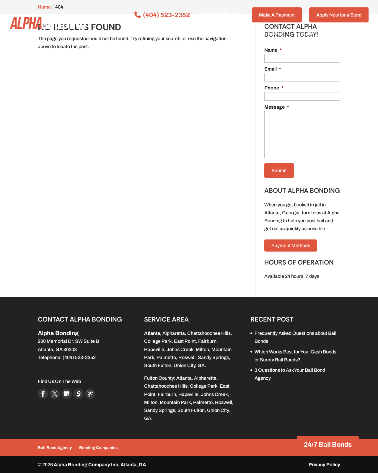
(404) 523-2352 (166, 15)
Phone (274, 87)
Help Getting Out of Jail (227, 34)
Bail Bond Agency (55, 448)
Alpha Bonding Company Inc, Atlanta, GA (100, 464)
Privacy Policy (324, 464)
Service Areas (312, 34)
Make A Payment (277, 14)
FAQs (153, 34)
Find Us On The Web (59, 381)
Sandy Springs (213, 357)
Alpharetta (173, 333)
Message (276, 107)
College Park (158, 341)
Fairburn (207, 341)
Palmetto (166, 357)
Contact (349, 34)
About (130, 34)
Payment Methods (290, 245)
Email (272, 68)
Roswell (186, 357)
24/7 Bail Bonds (328, 444)
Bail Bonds (176, 34)
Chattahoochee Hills (209, 333)
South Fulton (157, 365)
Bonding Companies (98, 448)
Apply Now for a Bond (338, 14)
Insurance (272, 34)
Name (273, 50)
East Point (185, 341)
